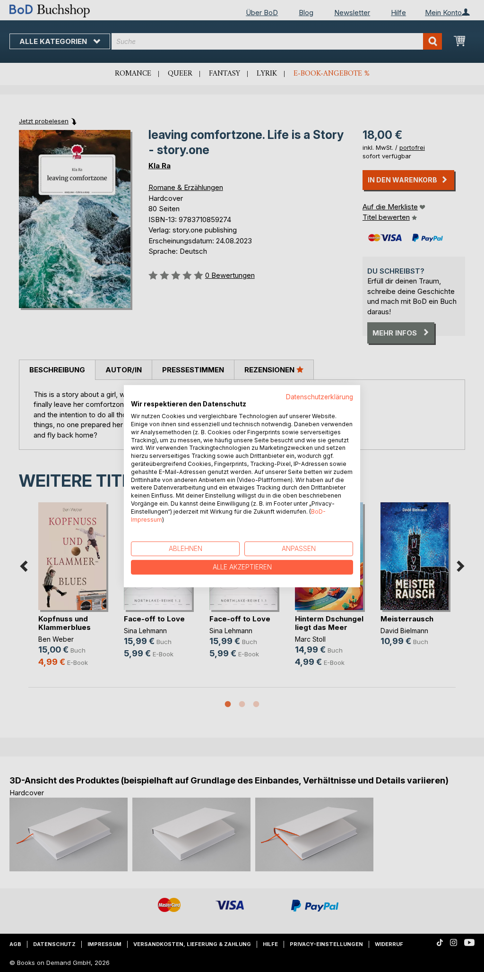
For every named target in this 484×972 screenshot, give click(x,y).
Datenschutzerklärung (319, 396)
